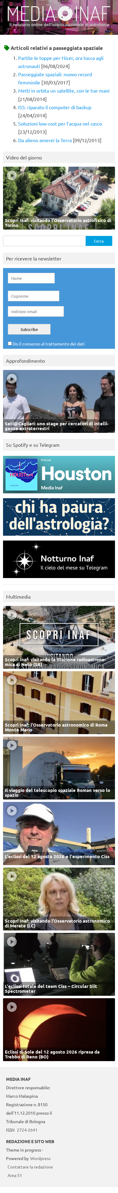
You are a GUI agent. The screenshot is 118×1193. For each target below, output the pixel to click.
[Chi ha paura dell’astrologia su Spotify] (59, 537)
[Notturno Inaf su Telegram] (59, 579)
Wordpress (40, 1158)
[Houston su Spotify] (59, 494)
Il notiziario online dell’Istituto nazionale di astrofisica (59, 24)
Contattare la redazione (30, 1166)
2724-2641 (27, 1130)
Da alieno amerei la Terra (45, 140)
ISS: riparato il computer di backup (54, 107)
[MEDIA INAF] (59, 20)
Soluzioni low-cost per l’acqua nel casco (60, 123)
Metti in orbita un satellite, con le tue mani (64, 90)
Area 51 (15, 1175)
